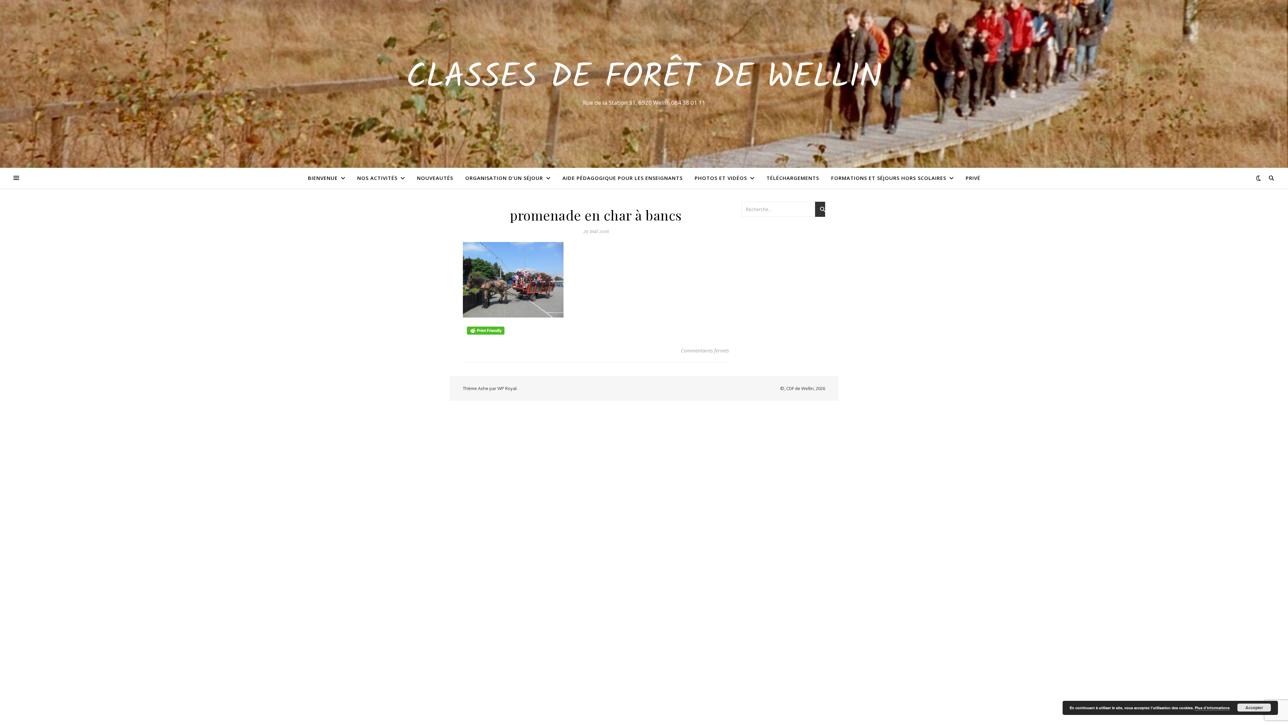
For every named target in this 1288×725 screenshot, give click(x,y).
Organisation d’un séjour (504, 178)
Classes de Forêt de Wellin (644, 78)
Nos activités (377, 178)
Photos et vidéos (721, 178)
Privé (973, 178)
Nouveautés (435, 178)
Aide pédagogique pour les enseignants (622, 178)
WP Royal (507, 388)
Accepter (1254, 708)
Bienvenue (323, 178)
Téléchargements (792, 178)
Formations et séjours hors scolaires (888, 178)
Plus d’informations (1212, 707)
